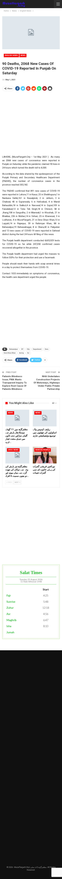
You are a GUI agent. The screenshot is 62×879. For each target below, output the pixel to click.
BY (22, 349)
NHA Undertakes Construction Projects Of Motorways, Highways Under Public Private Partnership (47, 382)
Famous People (42, 450)
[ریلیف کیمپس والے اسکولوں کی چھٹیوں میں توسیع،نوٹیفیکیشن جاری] (45, 418)
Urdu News (13, 450)
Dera (46, 349)
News (23, 55)
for (28, 353)
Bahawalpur (13, 349)
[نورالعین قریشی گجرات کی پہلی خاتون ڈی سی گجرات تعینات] (45, 455)
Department (37, 349)
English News (11, 55)
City (28, 349)
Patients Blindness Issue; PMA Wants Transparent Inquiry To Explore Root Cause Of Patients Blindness (14, 382)
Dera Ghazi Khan (10, 353)
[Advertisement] (31, 124)
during (21, 353)
